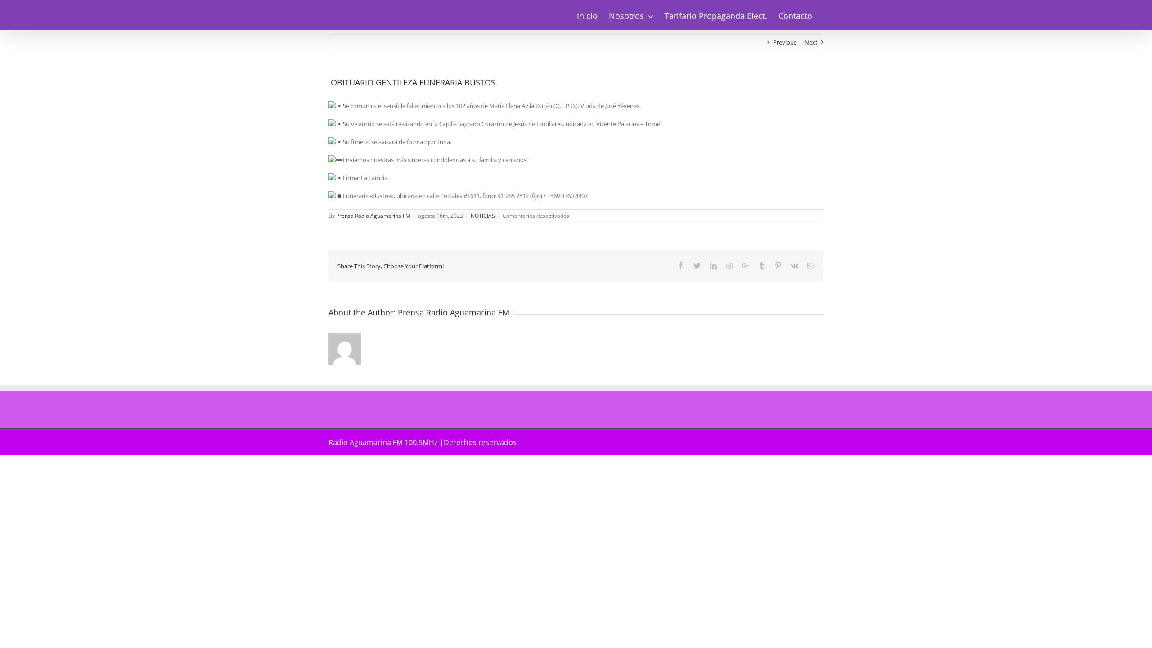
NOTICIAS (483, 216)
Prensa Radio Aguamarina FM (373, 216)
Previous (784, 42)
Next (811, 42)
